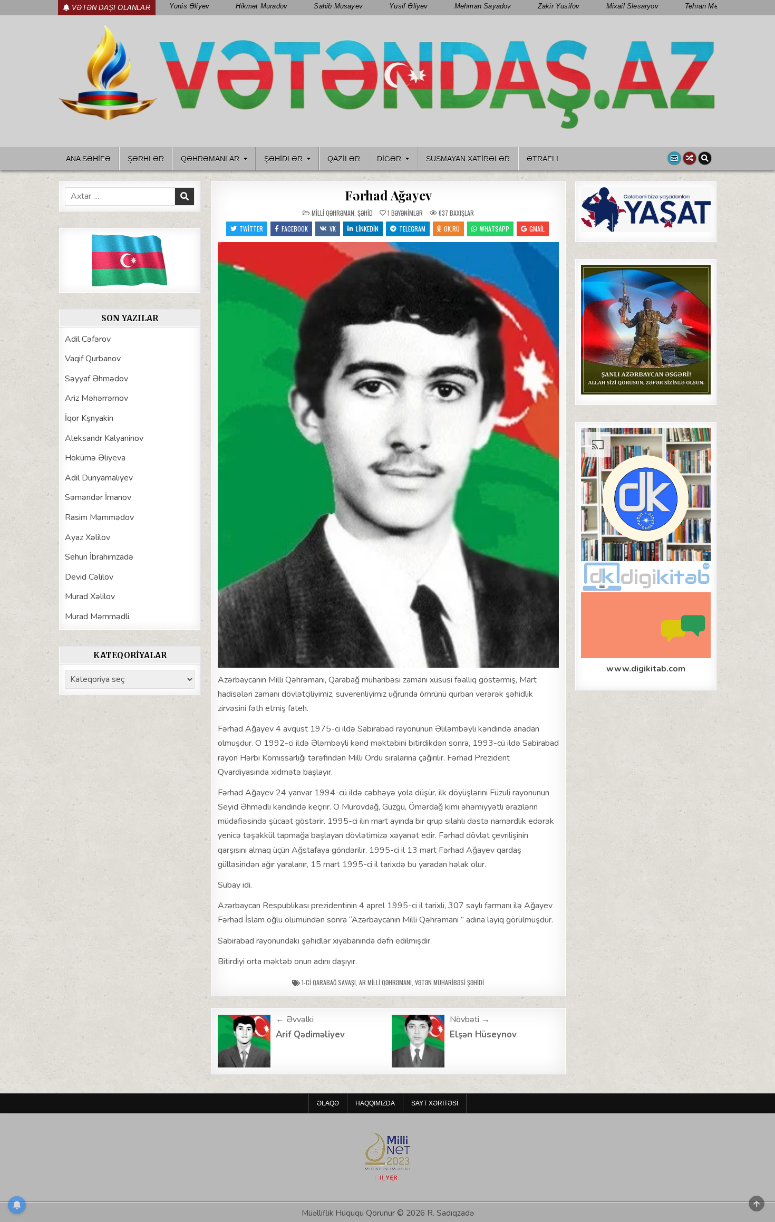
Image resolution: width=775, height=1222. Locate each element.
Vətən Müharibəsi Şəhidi (449, 982)
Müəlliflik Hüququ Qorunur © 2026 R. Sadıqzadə (388, 1213)
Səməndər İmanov (98, 497)
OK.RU (452, 228)
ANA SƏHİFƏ (88, 159)
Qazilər (343, 159)
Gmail (537, 228)
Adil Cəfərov (88, 339)
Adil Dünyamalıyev (99, 478)
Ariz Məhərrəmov (96, 398)
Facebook (295, 228)
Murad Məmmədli (97, 616)
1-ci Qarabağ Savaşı (329, 982)
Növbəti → (470, 1019)
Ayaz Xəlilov (87, 537)
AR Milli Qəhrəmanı (385, 982)
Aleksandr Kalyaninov (104, 438)
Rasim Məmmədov (99, 517)
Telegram (412, 228)
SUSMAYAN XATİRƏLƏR (468, 159)
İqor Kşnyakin (89, 418)
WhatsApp (494, 228)
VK (333, 228)
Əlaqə (328, 1103)
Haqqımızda (375, 1103)
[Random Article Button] (689, 158)
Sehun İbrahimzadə (99, 557)
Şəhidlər (283, 159)
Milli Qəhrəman (333, 212)
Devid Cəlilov (89, 577)
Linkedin (367, 228)
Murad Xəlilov (90, 596)
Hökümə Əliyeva (95, 458)
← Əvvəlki (295, 1019)
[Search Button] (705, 158)
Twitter (251, 228)
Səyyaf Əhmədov (96, 378)
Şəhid (365, 212)
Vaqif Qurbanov (93, 358)
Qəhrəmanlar (210, 159)
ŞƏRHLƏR (146, 159)
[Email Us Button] (674, 158)
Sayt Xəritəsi (434, 1103)
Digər (389, 159)
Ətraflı (542, 159)
